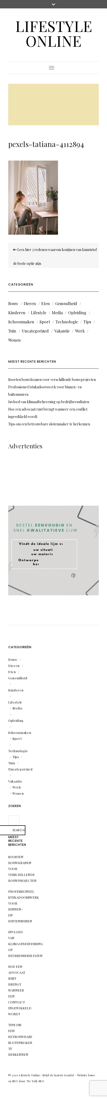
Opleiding (77, 312)
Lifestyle (38, 312)
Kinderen (16, 312)
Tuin (12, 330)
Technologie (66, 321)
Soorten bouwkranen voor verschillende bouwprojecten (52, 379)
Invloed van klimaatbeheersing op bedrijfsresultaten (48, 401)
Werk (80, 330)
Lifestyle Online (53, 33)
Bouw (13, 303)
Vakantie (62, 330)
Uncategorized (35, 330)
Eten (45, 303)
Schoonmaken (21, 321)
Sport (45, 321)
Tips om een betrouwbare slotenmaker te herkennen (49, 424)
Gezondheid (66, 303)
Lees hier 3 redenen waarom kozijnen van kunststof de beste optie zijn (55, 256)
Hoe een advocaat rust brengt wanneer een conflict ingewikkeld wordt (19, 990)
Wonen (14, 340)
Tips (87, 321)
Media (57, 312)
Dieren (30, 303)
